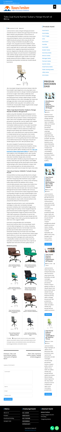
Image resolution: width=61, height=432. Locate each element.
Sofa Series (45, 75)
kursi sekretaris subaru (21, 342)
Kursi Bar (44, 44)
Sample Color (7, 421)
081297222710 (25, 415)
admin (22, 28)
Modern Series (46, 50)
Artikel (9, 338)
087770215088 (26, 418)
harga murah (17, 338)
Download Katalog (9, 418)
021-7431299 (25, 412)
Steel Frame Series (47, 67)
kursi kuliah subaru (28, 340)
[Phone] (52, 428)
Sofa (43, 39)
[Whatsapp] (57, 428)
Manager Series (46, 58)
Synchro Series (46, 64)
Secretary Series (46, 53)
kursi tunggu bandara (12, 344)
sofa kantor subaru (22, 344)
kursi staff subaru (31, 342)
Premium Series (46, 61)
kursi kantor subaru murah (17, 340)
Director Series (46, 55)
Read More (48, 165)
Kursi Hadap (45, 33)
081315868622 (26, 421)
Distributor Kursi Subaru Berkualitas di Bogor (49, 104)
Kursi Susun (45, 41)
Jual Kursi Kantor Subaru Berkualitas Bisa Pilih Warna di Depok (49, 182)
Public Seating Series (48, 69)
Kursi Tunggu (45, 36)
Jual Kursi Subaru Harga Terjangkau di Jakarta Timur (49, 335)
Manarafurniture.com (30, 430)
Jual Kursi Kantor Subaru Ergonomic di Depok (49, 258)
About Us (6, 412)
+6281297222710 (8, 1)
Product (6, 415)
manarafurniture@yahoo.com (12, 3)
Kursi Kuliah (45, 47)
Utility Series (45, 72)
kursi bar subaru (24, 338)
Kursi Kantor (45, 30)
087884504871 (26, 424)
